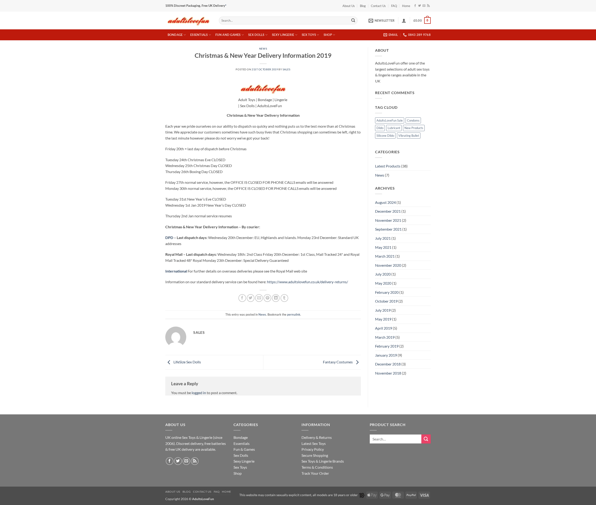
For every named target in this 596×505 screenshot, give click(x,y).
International (176, 271)
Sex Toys (309, 35)
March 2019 (385, 337)
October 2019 (386, 301)
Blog (363, 6)
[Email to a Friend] (259, 298)
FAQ (394, 6)
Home (406, 6)
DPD (169, 237)
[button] (382, 20)
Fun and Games (227, 35)
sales (287, 69)
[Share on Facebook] (242, 298)
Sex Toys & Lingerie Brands (322, 461)
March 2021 (385, 256)
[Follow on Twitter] (419, 5)
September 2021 (388, 229)
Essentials (199, 35)
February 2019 (387, 346)
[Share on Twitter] (250, 298)
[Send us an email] (424, 5)
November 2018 (388, 373)
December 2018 (388, 364)
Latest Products (387, 166)
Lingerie (206, 437)
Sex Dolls (256, 35)
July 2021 (383, 238)
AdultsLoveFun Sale (389, 120)
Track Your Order (315, 473)
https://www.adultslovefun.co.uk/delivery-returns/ (307, 282)
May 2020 (383, 283)
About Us (348, 6)
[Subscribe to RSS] (428, 5)
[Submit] (353, 20)
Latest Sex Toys (313, 443)
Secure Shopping (314, 455)
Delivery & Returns (316, 437)
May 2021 (383, 247)
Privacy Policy (312, 449)
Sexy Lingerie (283, 35)
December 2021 (388, 211)
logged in (199, 392)
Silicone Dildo (385, 135)
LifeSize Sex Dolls (187, 362)
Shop (328, 35)
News (263, 48)
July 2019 (383, 310)
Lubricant (394, 128)
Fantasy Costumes (338, 362)
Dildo (379, 128)
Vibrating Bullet (408, 135)
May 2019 (383, 319)
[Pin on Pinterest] (267, 298)
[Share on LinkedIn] (276, 298)
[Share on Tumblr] (284, 298)
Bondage (175, 35)
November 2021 (388, 220)
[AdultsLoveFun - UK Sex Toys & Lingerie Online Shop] (188, 20)
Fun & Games (244, 449)
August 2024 (385, 202)
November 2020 (388, 265)
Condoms (413, 120)
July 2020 (383, 274)
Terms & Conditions (317, 467)
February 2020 (387, 292)
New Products (413, 128)
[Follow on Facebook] (415, 5)
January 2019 (386, 355)
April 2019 (383, 328)
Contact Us (378, 6)
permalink (293, 314)
